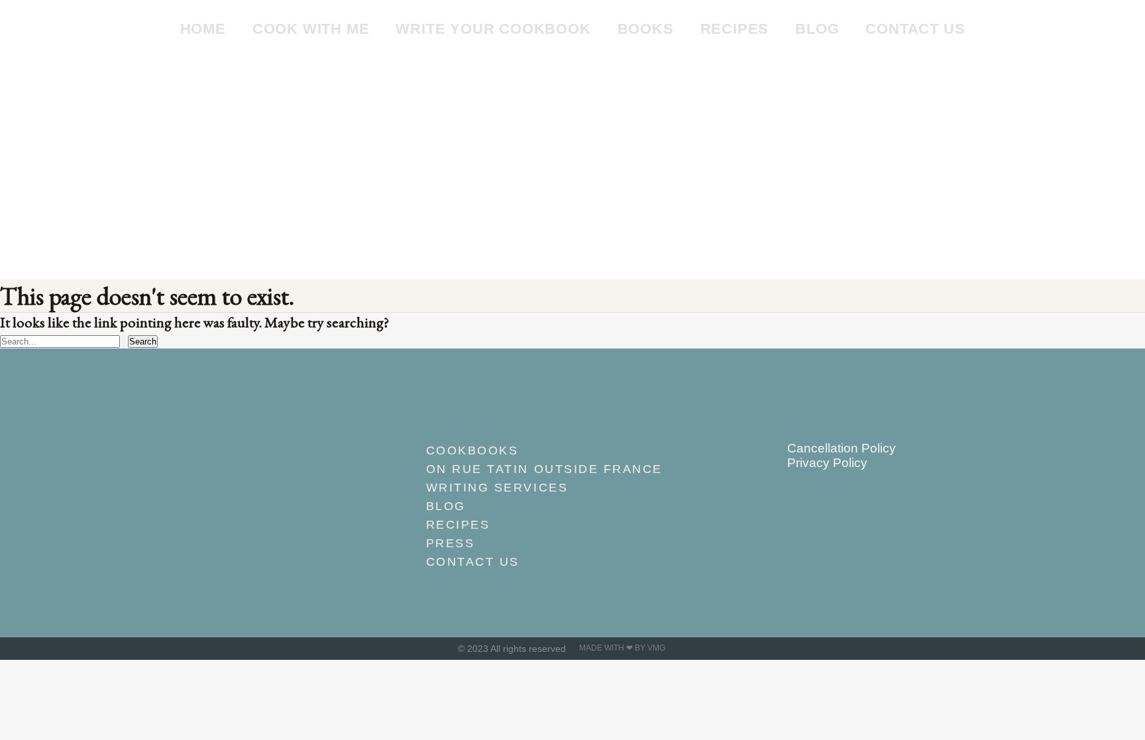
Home (203, 29)
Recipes (734, 29)
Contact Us (915, 29)
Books (646, 29)
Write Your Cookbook (493, 29)
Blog (817, 29)
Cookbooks (472, 450)
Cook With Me (311, 29)
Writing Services (497, 487)
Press (450, 543)
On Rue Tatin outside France (544, 469)
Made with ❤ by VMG (622, 648)
